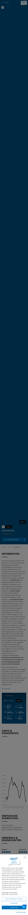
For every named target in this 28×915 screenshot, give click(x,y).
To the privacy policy (21, 912)
